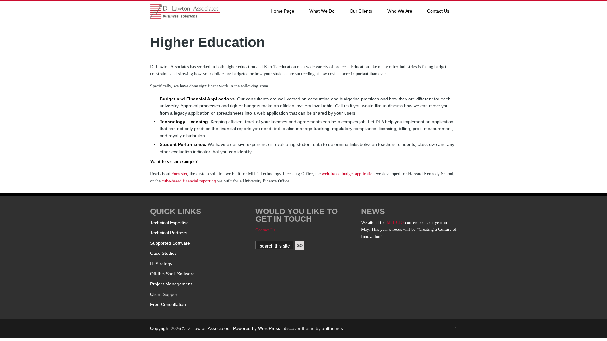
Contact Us (438, 11)
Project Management (171, 283)
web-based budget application (349, 173)
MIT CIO (395, 222)
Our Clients (361, 11)
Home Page (282, 11)
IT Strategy (161, 263)
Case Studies (163, 253)
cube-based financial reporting (189, 181)
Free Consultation (168, 304)
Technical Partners (168, 232)
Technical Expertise (169, 222)
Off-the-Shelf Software (172, 273)
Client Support (164, 294)
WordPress (269, 328)
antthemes (332, 328)
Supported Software (170, 243)
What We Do (321, 11)
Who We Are (399, 11)
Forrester (179, 173)
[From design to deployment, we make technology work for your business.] (185, 17)
